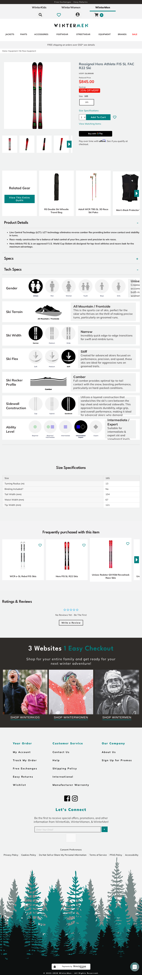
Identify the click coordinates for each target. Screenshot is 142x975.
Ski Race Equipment (27, 51)
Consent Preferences (71, 849)
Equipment (105, 34)
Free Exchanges (25, 768)
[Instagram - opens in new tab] (75, 798)
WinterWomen (70, 7)
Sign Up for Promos (117, 760)
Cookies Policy (28, 854)
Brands (122, 34)
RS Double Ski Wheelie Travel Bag (56, 211)
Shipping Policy (65, 768)
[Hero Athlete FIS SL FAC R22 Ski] (9, 143)
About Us (109, 752)
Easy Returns (23, 776)
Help (56, 760)
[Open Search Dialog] (40, 14)
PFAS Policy (116, 854)
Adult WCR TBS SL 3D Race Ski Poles (93, 211)
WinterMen (102, 7)
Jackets (9, 34)
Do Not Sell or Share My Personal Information (62, 854)
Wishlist (19, 784)
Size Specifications (89, 110)
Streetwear (83, 34)
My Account (22, 752)
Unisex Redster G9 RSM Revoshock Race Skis (111, 576)
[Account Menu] (77, 14)
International (63, 776)
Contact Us (61, 752)
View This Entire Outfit (19, 199)
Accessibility (131, 854)
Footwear (62, 34)
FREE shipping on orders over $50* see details (71, 44)
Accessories (41, 34)
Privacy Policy (11, 854)
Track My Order (25, 760)
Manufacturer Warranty (71, 784)
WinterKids (39, 7)
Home (4, 51)
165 (86, 102)
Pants (23, 34)
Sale (134, 34)
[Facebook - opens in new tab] (67, 798)
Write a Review (71, 622)
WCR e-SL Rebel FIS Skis (23, 576)
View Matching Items (90, 123)
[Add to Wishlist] (115, 117)
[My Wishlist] (59, 14)
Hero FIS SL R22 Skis (67, 576)
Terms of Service (98, 854)
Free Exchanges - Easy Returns (71, 2)
